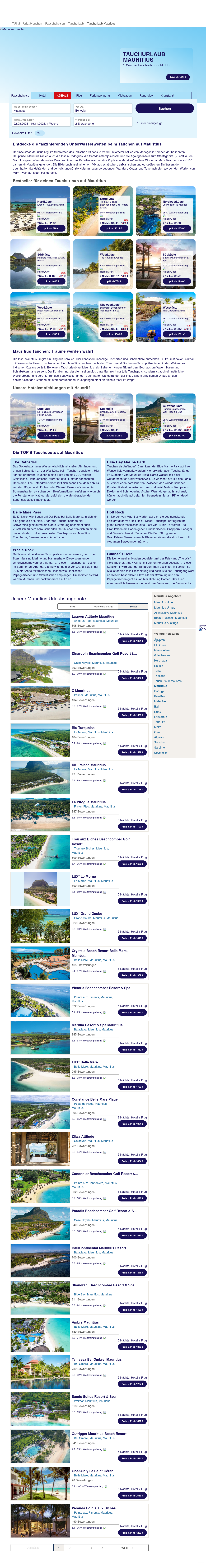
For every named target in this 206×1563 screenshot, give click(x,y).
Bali (156, 706)
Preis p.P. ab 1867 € (132, 678)
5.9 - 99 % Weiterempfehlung (87, 673)
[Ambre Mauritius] (40, 1335)
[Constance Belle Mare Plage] (40, 1112)
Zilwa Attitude (83, 1136)
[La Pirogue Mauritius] (40, 814)
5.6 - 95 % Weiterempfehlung (87, 631)
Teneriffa (159, 721)
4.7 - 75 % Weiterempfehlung (87, 1449)
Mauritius (160, 686)
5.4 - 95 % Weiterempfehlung (87, 1012)
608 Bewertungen (83, 625)
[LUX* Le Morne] (40, 889)
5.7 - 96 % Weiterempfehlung (87, 863)
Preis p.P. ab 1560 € (132, 715)
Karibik (158, 665)
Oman (158, 732)
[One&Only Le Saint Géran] (40, 1483)
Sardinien (160, 747)
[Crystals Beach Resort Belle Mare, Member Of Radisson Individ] (40, 963)
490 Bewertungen (83, 1521)
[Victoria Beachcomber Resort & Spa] (40, 1000)
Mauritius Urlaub (164, 607)
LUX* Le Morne (84, 876)
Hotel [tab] (42, 95)
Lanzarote (160, 716)
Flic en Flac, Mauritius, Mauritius (95, 806)
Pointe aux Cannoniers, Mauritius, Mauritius (94, 1185)
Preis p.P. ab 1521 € (132, 1458)
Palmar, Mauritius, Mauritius (92, 695)
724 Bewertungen (83, 1146)
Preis (72, 606)
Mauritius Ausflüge (166, 623)
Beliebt (133, 606)
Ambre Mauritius (86, 1322)
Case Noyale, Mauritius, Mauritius (95, 662)
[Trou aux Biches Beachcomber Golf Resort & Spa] (40, 852)
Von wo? (80, 106)
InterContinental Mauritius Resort (99, 1247)
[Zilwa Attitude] (40, 1149)
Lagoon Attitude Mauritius (93, 616)
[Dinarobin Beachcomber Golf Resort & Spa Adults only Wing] (40, 666)
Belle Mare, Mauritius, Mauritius (94, 960)
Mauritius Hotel (163, 602)
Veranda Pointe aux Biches (94, 1508)
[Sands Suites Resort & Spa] (40, 1409)
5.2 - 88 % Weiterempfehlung (87, 743)
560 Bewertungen (83, 885)
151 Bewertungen (83, 774)
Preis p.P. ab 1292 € (132, 1532)
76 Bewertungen (82, 1480)
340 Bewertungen (83, 1225)
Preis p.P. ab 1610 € (132, 938)
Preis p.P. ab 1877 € (132, 1421)
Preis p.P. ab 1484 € (132, 1161)
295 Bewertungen (83, 1071)
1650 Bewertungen (84, 965)
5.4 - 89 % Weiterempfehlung (87, 780)
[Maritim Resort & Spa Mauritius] (40, 1037)
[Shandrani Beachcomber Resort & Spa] (40, 1298)
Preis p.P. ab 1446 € (132, 1272)
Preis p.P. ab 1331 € (132, 641)
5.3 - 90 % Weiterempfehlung (87, 929)
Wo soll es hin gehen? (25, 106)
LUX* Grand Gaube (87, 913)
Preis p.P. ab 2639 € (132, 1495)
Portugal (159, 691)
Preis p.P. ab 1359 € (132, 975)
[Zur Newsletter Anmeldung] (202, 630)
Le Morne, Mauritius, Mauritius (93, 732)
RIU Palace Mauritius (89, 764)
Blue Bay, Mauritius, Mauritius (93, 1294)
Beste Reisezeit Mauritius (170, 617)
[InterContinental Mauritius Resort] (40, 1260)
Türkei (158, 670)
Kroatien (159, 696)
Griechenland (162, 655)
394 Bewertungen (83, 1113)
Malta (157, 727)
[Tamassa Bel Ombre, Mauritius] (40, 1372)
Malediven (160, 701)
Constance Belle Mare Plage (95, 1099)
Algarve (159, 737)
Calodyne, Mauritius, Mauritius (93, 1141)
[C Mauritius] (40, 703)
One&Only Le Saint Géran (93, 1470)
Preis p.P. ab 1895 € (132, 1235)
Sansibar (160, 742)
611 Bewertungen (83, 1299)
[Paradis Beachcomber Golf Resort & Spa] (40, 1223)
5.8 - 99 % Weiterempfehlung (87, 1412)
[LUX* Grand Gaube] (40, 926)
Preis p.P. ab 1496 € (132, 1198)
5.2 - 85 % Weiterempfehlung (87, 1118)
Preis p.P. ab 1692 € (132, 864)
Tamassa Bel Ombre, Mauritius (97, 1359)
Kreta (157, 711)
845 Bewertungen (83, 1034)
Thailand (159, 675)
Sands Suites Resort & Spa (94, 1396)
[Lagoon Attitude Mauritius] (40, 629)
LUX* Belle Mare (85, 1062)
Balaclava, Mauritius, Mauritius (93, 1029)
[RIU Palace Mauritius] (40, 777)
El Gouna (160, 645)
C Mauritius (81, 690)
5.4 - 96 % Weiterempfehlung (87, 1527)
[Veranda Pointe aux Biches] (40, 1520)
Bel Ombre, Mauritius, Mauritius (94, 1363)
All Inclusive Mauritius (168, 612)
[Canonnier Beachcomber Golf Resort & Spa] (40, 1186)
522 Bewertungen (83, 1006)
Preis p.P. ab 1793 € (132, 1086)
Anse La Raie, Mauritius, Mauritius (96, 620)
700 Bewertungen (83, 1257)
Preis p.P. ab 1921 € (132, 1124)
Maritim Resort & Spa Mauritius (98, 1024)
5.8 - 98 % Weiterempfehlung (87, 1077)
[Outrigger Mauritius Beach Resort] (40, 1446)
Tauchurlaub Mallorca (168, 681)
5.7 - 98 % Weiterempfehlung (87, 1198)
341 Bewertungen (83, 1443)
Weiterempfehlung (103, 606)
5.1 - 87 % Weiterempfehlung (87, 971)
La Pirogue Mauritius (89, 801)
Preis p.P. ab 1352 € (132, 1049)
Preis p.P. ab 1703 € (132, 826)
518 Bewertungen (83, 1406)
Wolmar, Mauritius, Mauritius (92, 1401)
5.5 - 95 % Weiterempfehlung (87, 817)
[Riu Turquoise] (40, 740)
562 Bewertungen (83, 1192)
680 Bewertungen (83, 1331)
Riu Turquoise (84, 727)
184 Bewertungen (83, 737)
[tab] (20, 95)
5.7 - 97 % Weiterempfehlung (87, 706)
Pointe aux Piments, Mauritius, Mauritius (92, 999)
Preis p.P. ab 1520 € (132, 1309)
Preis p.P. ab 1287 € (132, 1384)
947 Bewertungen (83, 811)
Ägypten (159, 640)
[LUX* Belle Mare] (40, 1075)
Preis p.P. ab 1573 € (132, 1012)
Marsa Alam (162, 650)
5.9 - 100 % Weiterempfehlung (88, 1486)
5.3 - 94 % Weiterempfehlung (87, 1337)
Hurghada (160, 660)
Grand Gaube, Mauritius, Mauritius (96, 918)
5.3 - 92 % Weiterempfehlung (87, 1375)
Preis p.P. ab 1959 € (132, 901)
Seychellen (161, 752)
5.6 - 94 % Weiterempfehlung (87, 1152)
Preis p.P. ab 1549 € (132, 752)
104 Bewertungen (83, 700)
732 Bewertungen (83, 1368)
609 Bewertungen (83, 857)
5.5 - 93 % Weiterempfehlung (87, 1040)
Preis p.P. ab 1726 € (132, 789)
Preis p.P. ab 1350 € (132, 1347)
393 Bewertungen (83, 667)
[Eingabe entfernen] (63, 110)
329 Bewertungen (83, 923)
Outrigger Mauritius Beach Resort (99, 1433)
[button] (40, 133)
